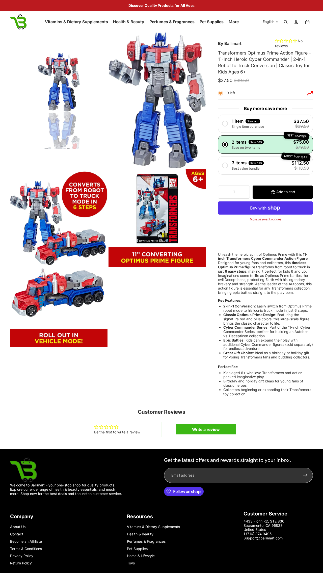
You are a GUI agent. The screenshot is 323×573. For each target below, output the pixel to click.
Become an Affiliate (26, 541)
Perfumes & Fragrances (146, 541)
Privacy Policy (21, 556)
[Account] (296, 22)
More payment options (265, 219)
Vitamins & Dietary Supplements (153, 527)
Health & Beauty (140, 534)
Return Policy (21, 563)
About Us (17, 527)
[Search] (285, 22)
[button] (286, 41)
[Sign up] (305, 475)
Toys (131, 563)
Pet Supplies (137, 548)
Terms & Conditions (26, 548)
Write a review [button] (206, 429)
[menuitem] (233, 22)
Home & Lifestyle (141, 556)
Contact (16, 534)
